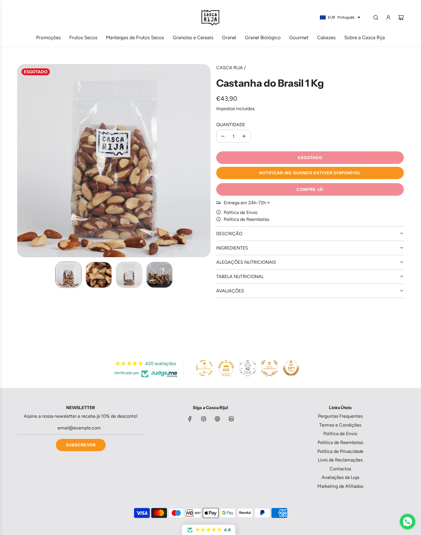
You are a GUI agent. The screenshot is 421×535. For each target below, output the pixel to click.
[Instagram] (203, 419)
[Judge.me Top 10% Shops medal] (291, 368)
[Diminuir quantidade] (223, 136)
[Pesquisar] (375, 17)
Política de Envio (240, 212)
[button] (21, 160)
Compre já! (310, 189)
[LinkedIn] (231, 419)
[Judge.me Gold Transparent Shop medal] (204, 368)
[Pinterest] (217, 419)
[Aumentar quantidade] (244, 136)
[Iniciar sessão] (388, 17)
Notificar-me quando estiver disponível (310, 172)
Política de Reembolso (246, 219)
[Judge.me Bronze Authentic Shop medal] (269, 368)
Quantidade (230, 124)
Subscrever (81, 444)
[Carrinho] (401, 17)
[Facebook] (190, 419)
